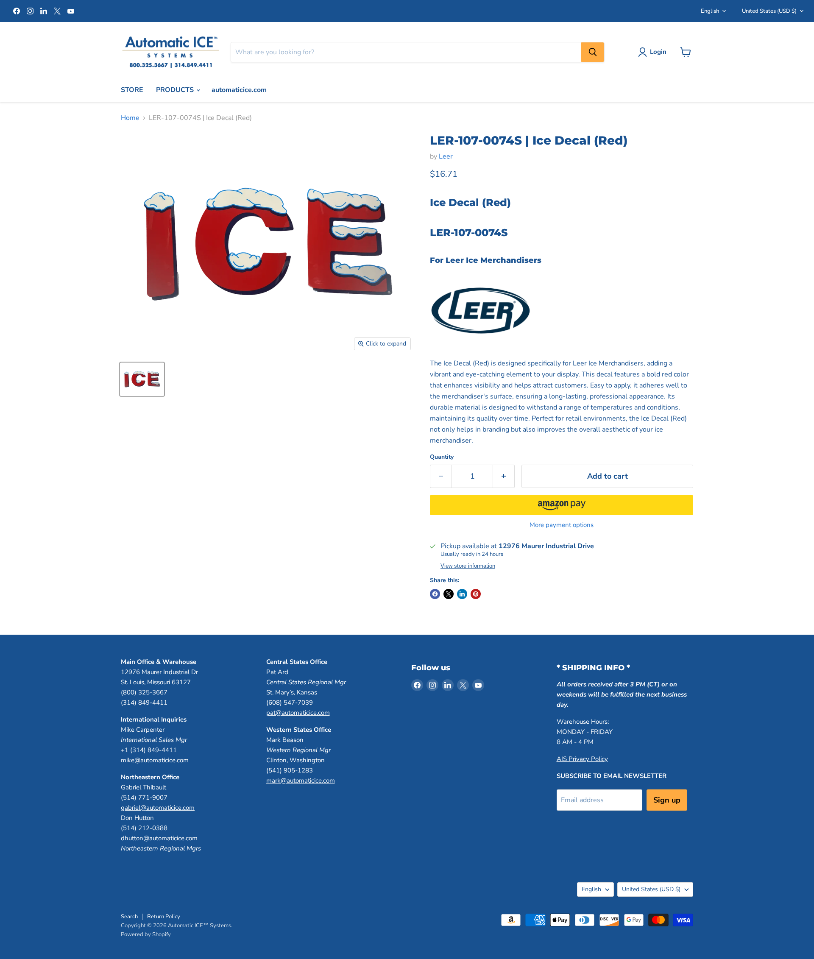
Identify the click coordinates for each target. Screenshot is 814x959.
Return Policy (163, 916)
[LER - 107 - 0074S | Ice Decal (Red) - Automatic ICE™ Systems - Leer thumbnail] (142, 379)
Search (129, 916)
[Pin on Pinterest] (476, 594)
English (710, 11)
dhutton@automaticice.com (159, 838)
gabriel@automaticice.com (158, 807)
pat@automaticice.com (298, 712)
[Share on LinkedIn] (462, 594)
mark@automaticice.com (300, 780)
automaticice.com (239, 90)
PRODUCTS (175, 90)
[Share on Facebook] (435, 594)
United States (769, 11)
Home (130, 118)
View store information (467, 566)
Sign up (666, 800)
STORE (132, 90)
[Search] (592, 52)
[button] (561, 505)
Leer (446, 156)
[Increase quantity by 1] (504, 476)
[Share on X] (448, 594)
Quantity (442, 457)
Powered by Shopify (146, 934)
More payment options (562, 525)
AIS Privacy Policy (582, 759)
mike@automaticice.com (155, 760)
